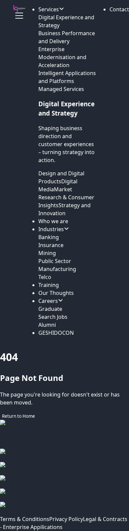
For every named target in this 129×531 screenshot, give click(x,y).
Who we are (53, 221)
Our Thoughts (56, 293)
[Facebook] (64, 455)
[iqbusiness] (19, 8)
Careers (48, 301)
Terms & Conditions (24, 519)
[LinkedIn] (64, 481)
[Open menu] (19, 15)
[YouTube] (64, 508)
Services (48, 9)
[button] (119, 9)
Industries (51, 229)
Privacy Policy (66, 519)
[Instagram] (64, 468)
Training (48, 285)
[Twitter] (64, 495)
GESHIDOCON (56, 332)
